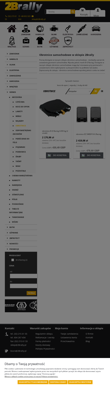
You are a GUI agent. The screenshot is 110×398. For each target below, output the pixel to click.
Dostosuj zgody (58, 382)
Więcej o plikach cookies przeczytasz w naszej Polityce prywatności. (31, 376)
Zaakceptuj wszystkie (80, 382)
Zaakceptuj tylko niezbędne (33, 382)
